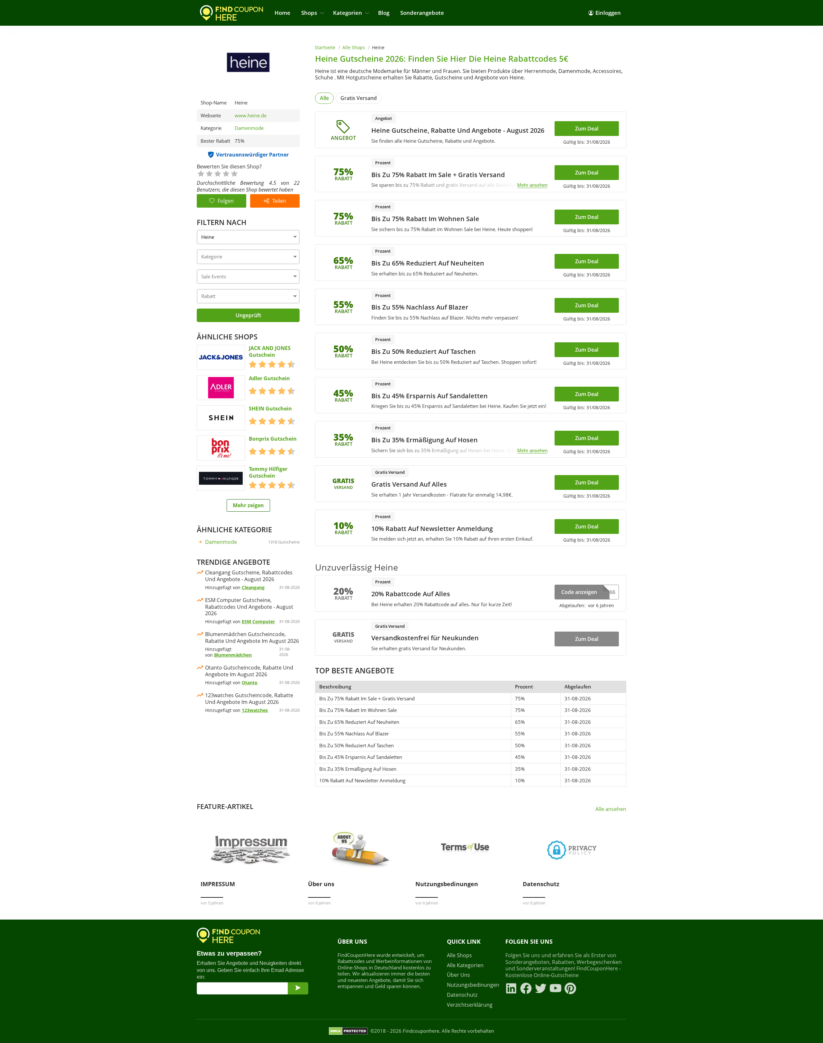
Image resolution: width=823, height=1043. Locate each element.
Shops (309, 12)
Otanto (250, 682)
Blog (383, 12)
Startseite (325, 47)
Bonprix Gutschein (273, 439)
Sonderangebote (422, 12)
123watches (255, 710)
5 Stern (234, 173)
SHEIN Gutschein (270, 408)
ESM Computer (258, 621)
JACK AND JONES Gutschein (270, 351)
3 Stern (217, 173)
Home (282, 12)
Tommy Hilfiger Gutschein (268, 472)
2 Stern (209, 173)
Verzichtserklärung (470, 1005)
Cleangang (253, 587)
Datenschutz (462, 995)
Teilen (279, 200)
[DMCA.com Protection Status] (348, 1031)
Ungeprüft (248, 315)
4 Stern (226, 173)
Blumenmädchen (233, 655)
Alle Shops (353, 47)
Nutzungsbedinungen (472, 985)
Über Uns (458, 975)
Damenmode (249, 128)
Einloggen (608, 12)
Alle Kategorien (465, 965)
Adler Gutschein (269, 378)
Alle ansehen (610, 809)
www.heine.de (251, 115)
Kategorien (347, 12)
